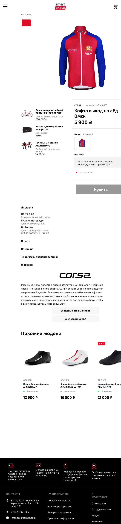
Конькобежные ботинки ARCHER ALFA (36, 385)
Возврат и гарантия (59, 512)
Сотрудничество (101, 509)
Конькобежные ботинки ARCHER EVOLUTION (73, 385)
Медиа (95, 515)
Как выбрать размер (60, 506)
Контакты (97, 521)
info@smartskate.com (23, 517)
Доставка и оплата (59, 500)
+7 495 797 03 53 (20, 511)
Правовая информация (61, 518)
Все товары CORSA (75, 318)
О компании (99, 503)
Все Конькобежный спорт (75, 310)
